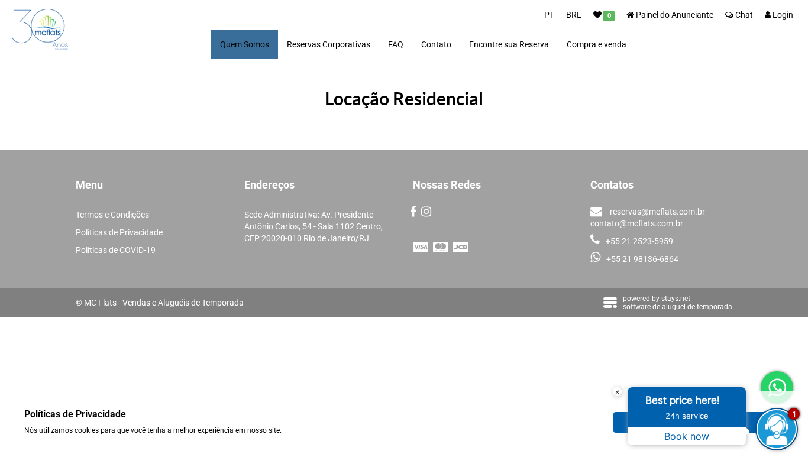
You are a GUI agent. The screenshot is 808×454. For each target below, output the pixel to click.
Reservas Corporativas (328, 44)
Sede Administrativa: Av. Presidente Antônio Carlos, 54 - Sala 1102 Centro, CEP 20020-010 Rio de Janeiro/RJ (313, 226)
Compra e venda (596, 44)
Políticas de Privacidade (119, 232)
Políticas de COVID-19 (116, 250)
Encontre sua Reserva (509, 44)
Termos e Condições (112, 214)
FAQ (395, 44)
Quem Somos (244, 44)
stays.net (675, 298)
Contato (436, 44)
